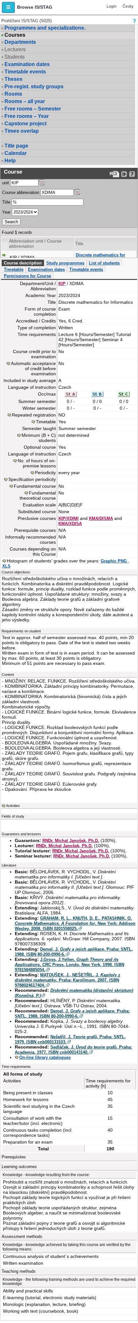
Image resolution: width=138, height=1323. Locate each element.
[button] (8, 7)
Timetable (13, 269)
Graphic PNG (114, 561)
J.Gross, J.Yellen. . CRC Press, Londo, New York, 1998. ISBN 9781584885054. (69, 964)
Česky (128, 6)
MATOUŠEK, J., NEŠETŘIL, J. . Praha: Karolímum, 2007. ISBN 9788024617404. (67, 980)
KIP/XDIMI (68, 518)
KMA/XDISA (70, 523)
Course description (23, 263)
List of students (104, 263)
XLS (6, 566)
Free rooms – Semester (32, 108)
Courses (14, 35)
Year (6, 212)
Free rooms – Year (26, 116)
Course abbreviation (20, 192)
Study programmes (65, 263)
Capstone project (25, 123)
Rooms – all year (24, 101)
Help (10, 160)
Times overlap (21, 131)
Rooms (13, 94)
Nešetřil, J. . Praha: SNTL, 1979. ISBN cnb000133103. (70, 1039)
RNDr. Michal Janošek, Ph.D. (70, 840)
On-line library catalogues (45, 1057)
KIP (61, 283)
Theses (13, 79)
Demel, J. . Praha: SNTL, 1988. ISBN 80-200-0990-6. (72, 1014)
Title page (16, 146)
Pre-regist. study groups (34, 86)
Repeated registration (34, 414)
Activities (13, 806)
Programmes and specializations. (44, 28)
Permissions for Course (27, 275)
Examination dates (27, 64)
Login (111, 6)
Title (6, 202)
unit (5, 182)
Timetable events (25, 71)
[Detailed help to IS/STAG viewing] (132, 174)
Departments (20, 42)
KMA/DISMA (101, 518)
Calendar (15, 153)
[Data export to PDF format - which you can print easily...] (114, 174)
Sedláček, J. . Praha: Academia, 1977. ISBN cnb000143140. (73, 1050)
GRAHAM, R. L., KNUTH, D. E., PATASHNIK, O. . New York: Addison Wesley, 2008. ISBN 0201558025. (75, 923)
